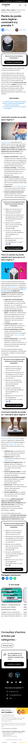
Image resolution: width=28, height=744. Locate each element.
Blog (8, 10)
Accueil (3, 10)
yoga (11, 305)
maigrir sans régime (15, 444)
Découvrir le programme (14, 248)
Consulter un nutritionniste (14, 62)
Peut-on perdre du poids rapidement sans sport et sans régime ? (14, 104)
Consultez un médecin (14, 664)
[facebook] (3, 578)
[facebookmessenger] (7, 578)
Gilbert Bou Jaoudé (22, 30)
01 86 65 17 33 (13, 691)
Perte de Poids (7, 645)
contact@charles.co (15, 695)
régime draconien (12, 287)
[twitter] (10, 578)
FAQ (10, 698)
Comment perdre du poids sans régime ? (15, 101)
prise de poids (17, 335)
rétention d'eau (9, 460)
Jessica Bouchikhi (8, 30)
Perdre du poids (6, 142)
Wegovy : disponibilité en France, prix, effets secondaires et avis (10, 607)
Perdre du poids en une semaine (11, 438)
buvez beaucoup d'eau (20, 186)
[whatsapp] (14, 578)
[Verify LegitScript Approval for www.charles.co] (17, 676)
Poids (13, 10)
